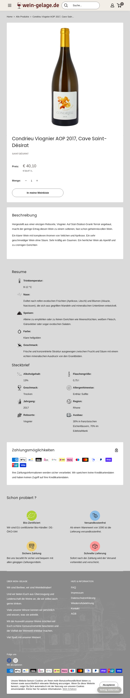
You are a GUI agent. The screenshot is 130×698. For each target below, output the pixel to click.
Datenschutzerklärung (83, 597)
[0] (119, 5)
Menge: (16, 180)
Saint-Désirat (20, 153)
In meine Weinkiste (38, 192)
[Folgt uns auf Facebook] (9, 660)
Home (10, 16)
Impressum (77, 592)
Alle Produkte (22, 16)
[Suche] (66, 5)
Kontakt (75, 608)
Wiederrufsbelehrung (82, 603)
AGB (73, 613)
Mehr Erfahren (70, 689)
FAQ (73, 587)
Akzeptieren (109, 685)
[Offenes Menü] (9, 5)
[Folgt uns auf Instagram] (15, 660)
